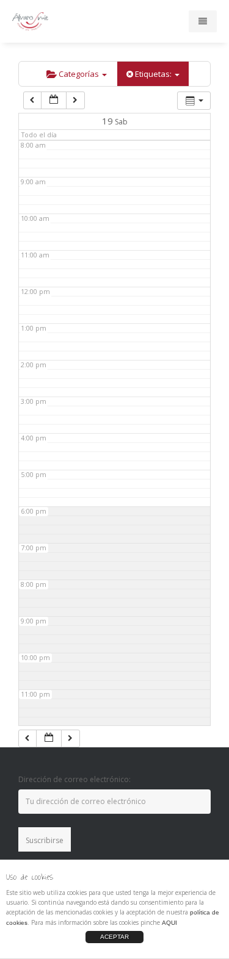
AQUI (169, 922)
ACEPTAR (114, 936)
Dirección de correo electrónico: (74, 779)
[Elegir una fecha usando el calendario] (54, 100)
